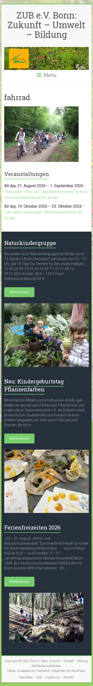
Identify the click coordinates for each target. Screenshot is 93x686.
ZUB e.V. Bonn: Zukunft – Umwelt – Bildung (46, 24)
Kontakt (68, 677)
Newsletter (26, 677)
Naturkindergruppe (30, 242)
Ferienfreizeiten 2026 (32, 527)
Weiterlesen (19, 292)
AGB (39, 677)
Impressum (52, 677)
